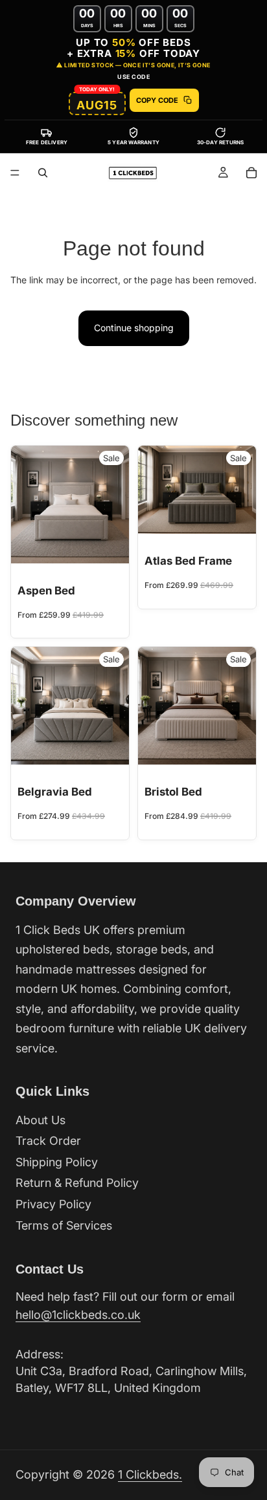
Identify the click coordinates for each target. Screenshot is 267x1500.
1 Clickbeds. (150, 1474)
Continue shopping (134, 327)
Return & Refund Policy (77, 1183)
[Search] (43, 172)
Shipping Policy (57, 1162)
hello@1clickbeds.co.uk (78, 1314)
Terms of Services (64, 1225)
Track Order (48, 1140)
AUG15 (96, 105)
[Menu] (15, 173)
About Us (40, 1120)
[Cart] (251, 172)
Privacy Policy (53, 1204)
